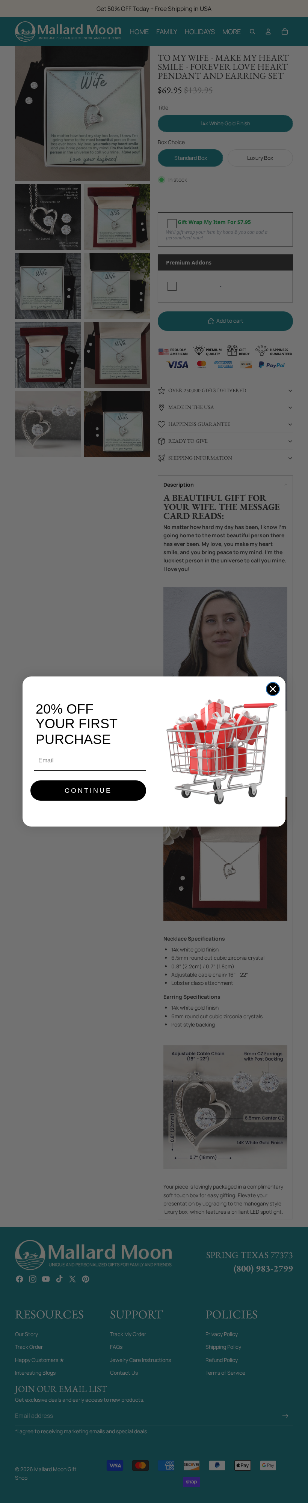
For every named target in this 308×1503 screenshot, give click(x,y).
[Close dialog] (272, 689)
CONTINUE (88, 790)
